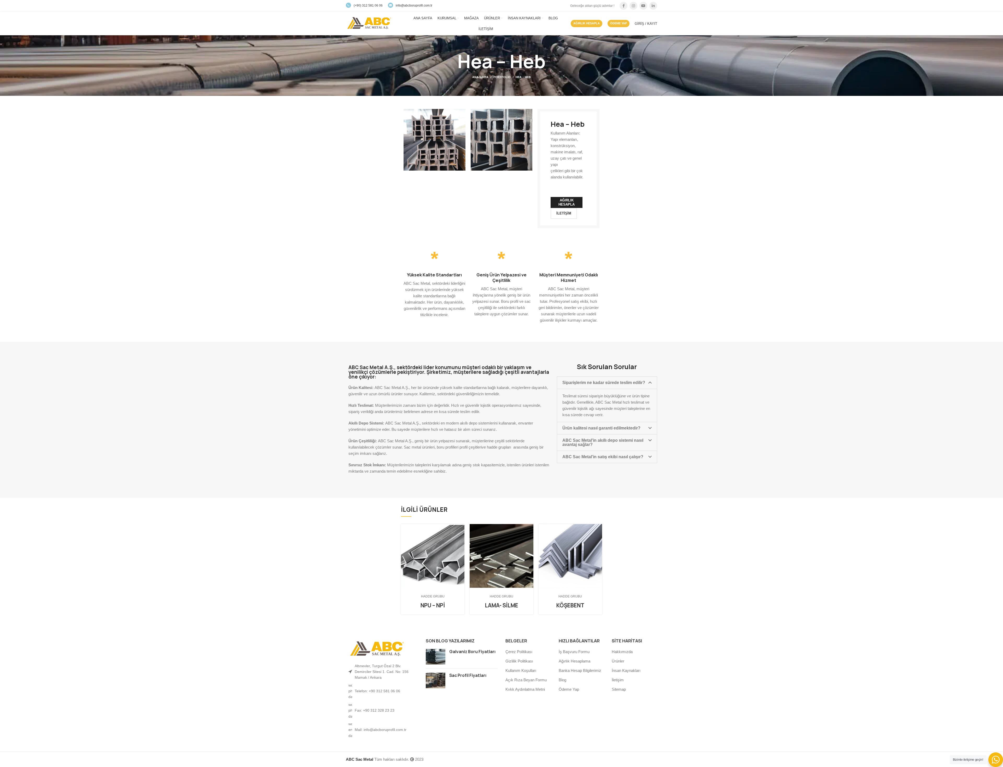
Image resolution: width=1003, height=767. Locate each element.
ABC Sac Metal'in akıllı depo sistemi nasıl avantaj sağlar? (602, 442)
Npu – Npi (433, 605)
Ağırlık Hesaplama (574, 661)
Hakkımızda (622, 651)
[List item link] (381, 691)
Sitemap (619, 689)
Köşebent (570, 605)
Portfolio (502, 77)
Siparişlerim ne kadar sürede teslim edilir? (603, 382)
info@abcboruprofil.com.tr (414, 5)
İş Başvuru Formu (574, 651)
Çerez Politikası (518, 651)
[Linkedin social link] (653, 6)
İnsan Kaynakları (626, 670)
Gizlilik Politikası (519, 661)
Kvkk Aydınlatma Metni (525, 689)
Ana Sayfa (480, 77)
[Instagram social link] (633, 6)
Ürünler (618, 661)
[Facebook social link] (623, 6)
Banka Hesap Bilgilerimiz (580, 670)
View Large (460, 528)
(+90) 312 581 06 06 (368, 5)
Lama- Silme (501, 605)
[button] (607, 383)
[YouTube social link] (643, 6)
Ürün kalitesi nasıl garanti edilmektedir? (601, 428)
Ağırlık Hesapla (586, 23)
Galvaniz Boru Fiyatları (472, 651)
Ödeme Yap (569, 689)
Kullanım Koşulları (520, 670)
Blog (562, 680)
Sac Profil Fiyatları (467, 675)
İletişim (618, 680)
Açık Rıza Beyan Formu (526, 680)
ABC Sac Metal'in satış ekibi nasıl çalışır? (602, 457)
